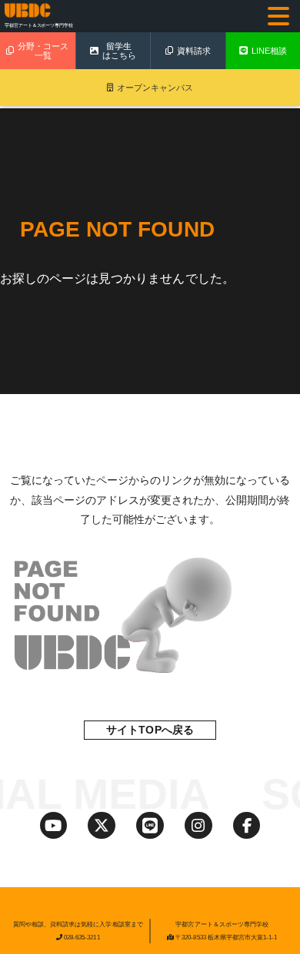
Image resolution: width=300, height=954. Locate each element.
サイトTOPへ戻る (149, 730)
